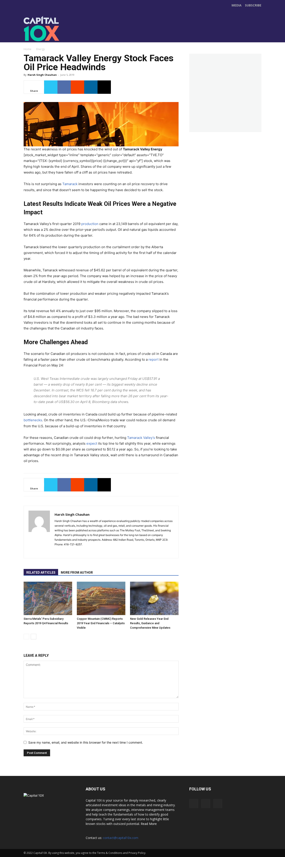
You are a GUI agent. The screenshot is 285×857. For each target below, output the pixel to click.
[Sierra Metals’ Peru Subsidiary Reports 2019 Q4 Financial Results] (48, 598)
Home (27, 49)
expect (91, 443)
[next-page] (33, 636)
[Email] (104, 87)
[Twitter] (117, 33)
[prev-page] (26, 636)
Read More (149, 824)
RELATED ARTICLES (40, 572)
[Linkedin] (91, 87)
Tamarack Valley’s (141, 438)
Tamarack (69, 184)
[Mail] (66, 551)
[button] (257, 37)
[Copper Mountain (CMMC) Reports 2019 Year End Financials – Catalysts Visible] (101, 598)
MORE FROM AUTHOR (77, 572)
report (154, 359)
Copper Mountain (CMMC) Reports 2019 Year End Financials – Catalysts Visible (101, 623)
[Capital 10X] (54, 28)
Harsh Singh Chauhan (42, 74)
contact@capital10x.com (120, 838)
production (89, 224)
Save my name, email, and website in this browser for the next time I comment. (85, 742)
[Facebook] (108, 33)
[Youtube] (126, 33)
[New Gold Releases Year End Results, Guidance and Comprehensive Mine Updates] (154, 598)
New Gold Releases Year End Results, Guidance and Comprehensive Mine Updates (150, 623)
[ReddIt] (77, 87)
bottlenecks (33, 420)
